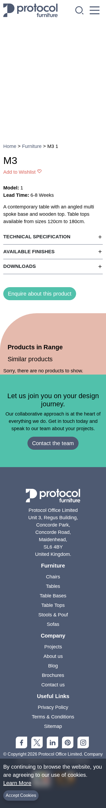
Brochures (53, 675)
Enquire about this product (39, 294)
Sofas (53, 624)
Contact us (53, 684)
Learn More (17, 783)
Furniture (32, 146)
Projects (53, 646)
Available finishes (29, 251)
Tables (53, 586)
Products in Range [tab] (35, 347)
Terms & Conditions (53, 717)
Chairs (53, 576)
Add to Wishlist (19, 172)
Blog (53, 665)
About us (53, 656)
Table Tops (53, 605)
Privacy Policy (53, 707)
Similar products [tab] (30, 359)
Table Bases (53, 595)
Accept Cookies (21, 795)
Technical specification (36, 236)
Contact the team (53, 443)
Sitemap (53, 726)
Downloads (19, 266)
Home (9, 146)
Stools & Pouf (53, 614)
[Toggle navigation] (94, 10)
